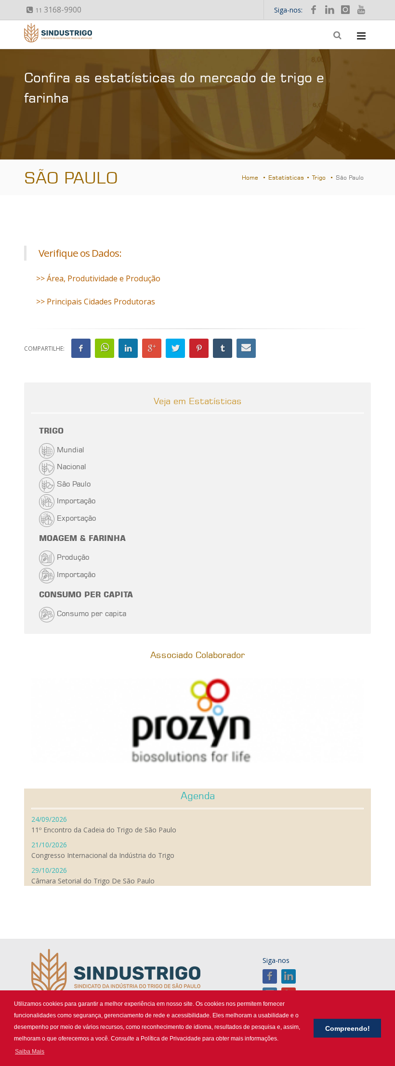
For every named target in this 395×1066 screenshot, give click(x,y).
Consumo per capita (91, 613)
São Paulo (74, 483)
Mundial (70, 449)
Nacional (71, 466)
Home (250, 177)
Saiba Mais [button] (29, 1051)
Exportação (76, 518)
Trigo (319, 177)
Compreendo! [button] (347, 1028)
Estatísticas (286, 177)
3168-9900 (58, 9)
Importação (76, 500)
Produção (73, 557)
